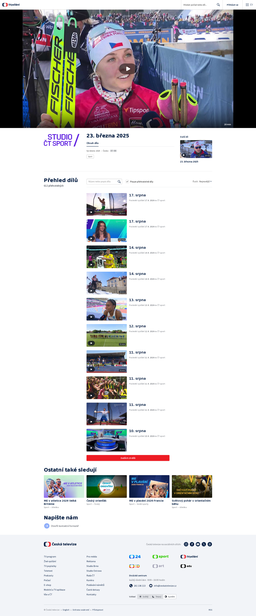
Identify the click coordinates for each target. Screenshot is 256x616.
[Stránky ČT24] (135, 557)
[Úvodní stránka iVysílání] (13, 5)
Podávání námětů (95, 584)
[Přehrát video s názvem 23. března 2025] (128, 68)
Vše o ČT (48, 594)
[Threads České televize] (209, 544)
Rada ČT (91, 575)
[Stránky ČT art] (158, 567)
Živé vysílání (50, 561)
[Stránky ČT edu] (186, 567)
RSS (210, 609)
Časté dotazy (93, 589)
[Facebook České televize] (192, 544)
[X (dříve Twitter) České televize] (203, 544)
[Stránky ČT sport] (161, 557)
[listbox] (156, 596)
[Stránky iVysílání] (189, 557)
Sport (90, 156)
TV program (50, 556)
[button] (128, 69)
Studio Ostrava (94, 570)
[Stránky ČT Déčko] (134, 567)
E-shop (47, 584)
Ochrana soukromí (81, 609)
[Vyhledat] (119, 181)
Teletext (48, 570)
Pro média (92, 556)
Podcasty (48, 575)
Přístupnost (97, 609)
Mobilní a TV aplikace (54, 589)
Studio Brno (93, 566)
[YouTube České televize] (198, 544)
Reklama (91, 561)
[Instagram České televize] (186, 544)
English (66, 609)
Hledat (218, 5)
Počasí (47, 580)
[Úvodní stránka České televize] (60, 544)
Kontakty (91, 594)
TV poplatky (50, 566)
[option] (144, 597)
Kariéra (90, 580)
